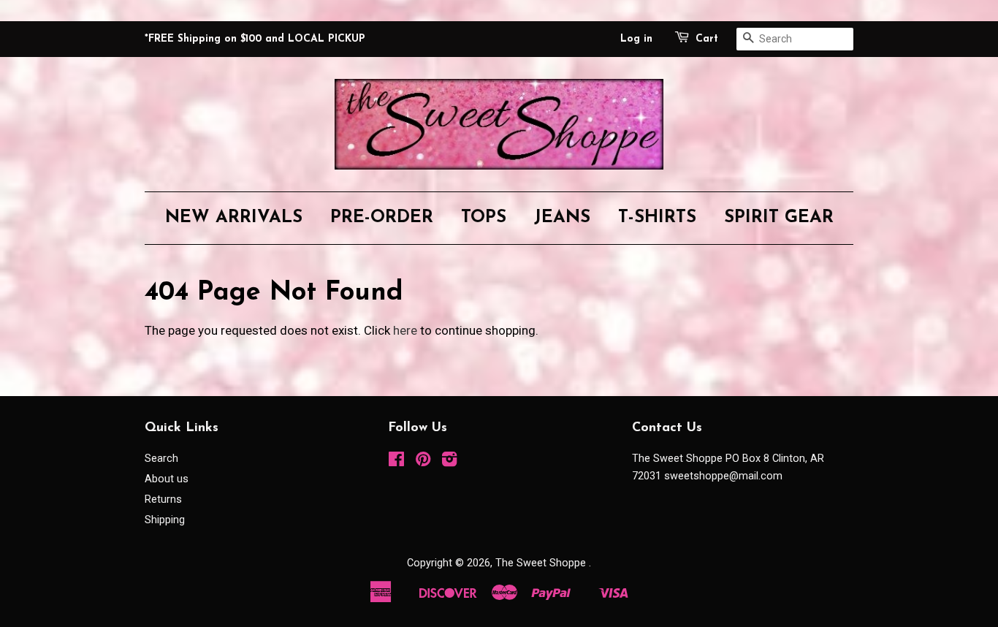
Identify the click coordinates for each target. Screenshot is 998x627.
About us (166, 479)
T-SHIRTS (657, 218)
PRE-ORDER (381, 218)
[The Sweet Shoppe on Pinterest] (423, 462)
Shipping (165, 520)
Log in (636, 39)
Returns (163, 499)
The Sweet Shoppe (542, 563)
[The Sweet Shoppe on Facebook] (396, 462)
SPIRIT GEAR (779, 218)
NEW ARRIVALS (233, 218)
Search (161, 458)
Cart (707, 39)
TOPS (483, 218)
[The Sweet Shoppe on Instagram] (449, 462)
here (405, 330)
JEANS (562, 218)
